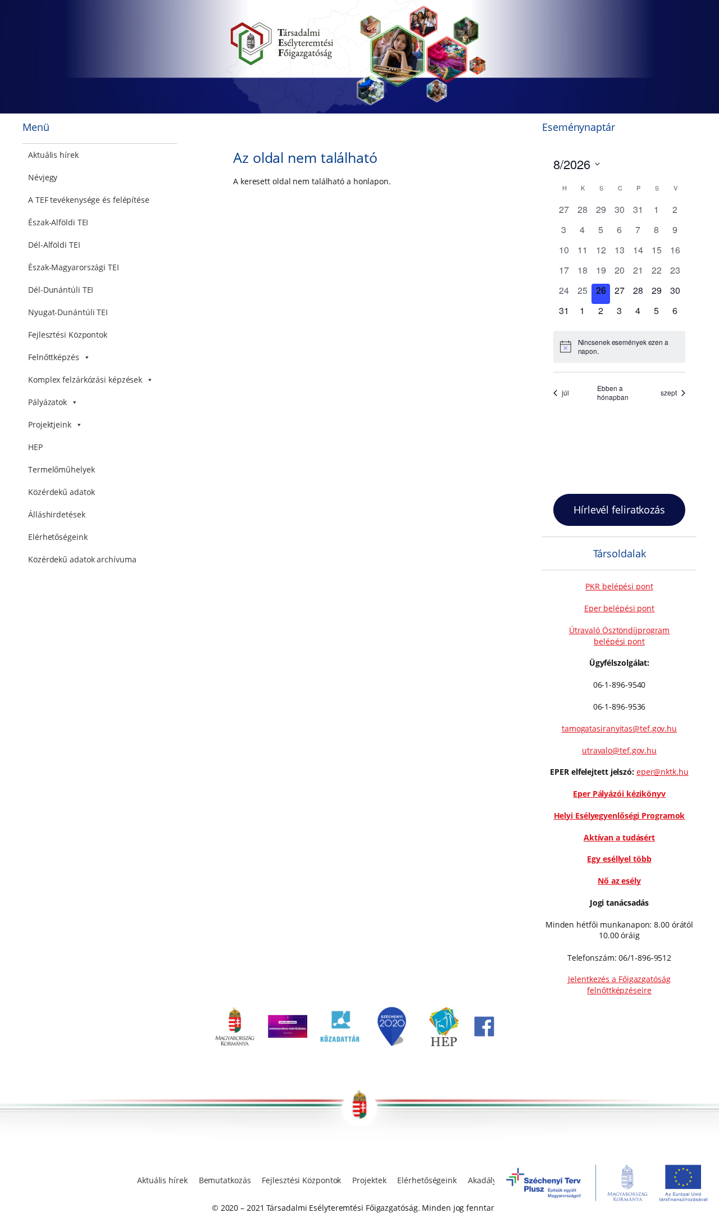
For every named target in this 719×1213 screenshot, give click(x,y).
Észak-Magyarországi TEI (73, 267)
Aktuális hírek (53, 154)
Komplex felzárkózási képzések (85, 379)
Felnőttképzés (53, 357)
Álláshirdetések (56, 514)
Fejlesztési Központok (67, 334)
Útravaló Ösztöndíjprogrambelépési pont (619, 636)
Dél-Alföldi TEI (54, 244)
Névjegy (42, 177)
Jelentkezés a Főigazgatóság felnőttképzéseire (619, 985)
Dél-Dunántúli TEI (60, 289)
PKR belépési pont (619, 586)
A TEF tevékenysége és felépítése (88, 199)
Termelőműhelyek (61, 469)
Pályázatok (47, 402)
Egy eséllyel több (619, 858)
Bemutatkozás (225, 1180)
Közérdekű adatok (61, 492)
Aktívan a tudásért (619, 837)
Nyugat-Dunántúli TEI (68, 312)
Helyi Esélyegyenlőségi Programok (619, 815)
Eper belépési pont (619, 608)
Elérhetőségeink (58, 536)
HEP (35, 447)
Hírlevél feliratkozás (619, 509)
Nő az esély (619, 880)
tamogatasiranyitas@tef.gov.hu (619, 728)
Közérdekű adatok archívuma (82, 559)
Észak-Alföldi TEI (58, 222)
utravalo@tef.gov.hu (619, 750)
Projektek (369, 1180)
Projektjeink (49, 424)
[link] (234, 1043)
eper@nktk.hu (662, 771)
